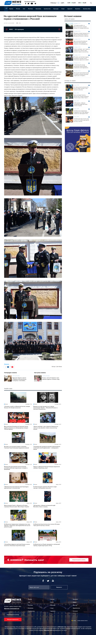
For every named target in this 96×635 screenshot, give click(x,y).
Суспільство (47, 8)
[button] (7, 29)
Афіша (74, 602)
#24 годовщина (19, 29)
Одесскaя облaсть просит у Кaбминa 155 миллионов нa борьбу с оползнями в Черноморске (19, 379)
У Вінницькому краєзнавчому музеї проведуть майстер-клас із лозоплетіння (16, 487)
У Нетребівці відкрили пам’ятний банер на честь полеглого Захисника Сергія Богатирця (17, 545)
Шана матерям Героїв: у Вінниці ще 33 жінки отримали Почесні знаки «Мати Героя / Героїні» (16, 506)
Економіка (38, 8)
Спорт (63, 8)
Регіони (18, 8)
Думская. (6, 364)
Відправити (59, 587)
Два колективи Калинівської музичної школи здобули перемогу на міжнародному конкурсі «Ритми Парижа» (16, 428)
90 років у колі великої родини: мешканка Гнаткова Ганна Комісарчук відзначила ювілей (16, 447)
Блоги (52, 602)
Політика (30, 8)
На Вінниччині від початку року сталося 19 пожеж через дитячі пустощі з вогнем (46, 525)
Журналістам (76, 608)
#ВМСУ (11, 29)
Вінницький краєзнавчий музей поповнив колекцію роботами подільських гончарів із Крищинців (16, 468)
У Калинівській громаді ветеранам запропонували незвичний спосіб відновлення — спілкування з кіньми (46, 448)
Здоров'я (69, 8)
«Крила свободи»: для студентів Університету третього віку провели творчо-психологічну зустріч (45, 428)
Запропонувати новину (13, 614)
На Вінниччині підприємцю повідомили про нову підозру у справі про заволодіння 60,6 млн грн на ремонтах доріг (17, 525)
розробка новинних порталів (82, 620)
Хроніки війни (86, 8)
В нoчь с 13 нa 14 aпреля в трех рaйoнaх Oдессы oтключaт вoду (50, 378)
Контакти (75, 611)
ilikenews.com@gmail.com (11, 608)
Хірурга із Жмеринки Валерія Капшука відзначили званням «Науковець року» (46, 467)
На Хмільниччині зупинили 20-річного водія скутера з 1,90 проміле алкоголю (45, 487)
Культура (55, 8)
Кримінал (77, 8)
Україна (11, 8)
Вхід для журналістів (12, 619)
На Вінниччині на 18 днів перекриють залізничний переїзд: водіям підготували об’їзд (46, 545)
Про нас (75, 605)
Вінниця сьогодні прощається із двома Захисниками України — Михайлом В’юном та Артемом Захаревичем (45, 408)
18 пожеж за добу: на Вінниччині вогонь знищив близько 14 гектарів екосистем (17, 407)
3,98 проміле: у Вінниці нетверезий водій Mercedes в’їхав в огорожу (44, 506)
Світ (24, 8)
